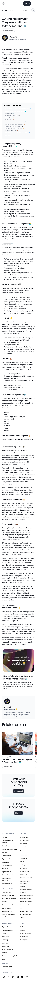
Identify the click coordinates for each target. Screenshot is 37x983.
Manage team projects (8, 895)
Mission (22, 927)
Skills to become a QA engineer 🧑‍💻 (15, 111)
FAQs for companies (25, 914)
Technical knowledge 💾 (12, 115)
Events (22, 861)
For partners (23, 843)
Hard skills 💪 (9, 117)
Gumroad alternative (8, 875)
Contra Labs (23, 874)
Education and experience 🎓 (14, 126)
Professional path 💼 (11, 130)
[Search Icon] (33, 10)
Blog (21, 908)
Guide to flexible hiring (26, 895)
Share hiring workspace (9, 898)
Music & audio (6, 943)
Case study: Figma (25, 871)
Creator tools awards (26, 901)
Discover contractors (8, 905)
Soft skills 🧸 (9, 119)
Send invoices (6, 862)
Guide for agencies (25, 898)
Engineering (5, 936)
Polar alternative (7, 883)
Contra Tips (8, 135)
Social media (5, 946)
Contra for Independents (14, 624)
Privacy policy (24, 936)
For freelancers (24, 840)
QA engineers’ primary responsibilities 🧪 (18, 108)
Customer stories (25, 905)
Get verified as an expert (9, 846)
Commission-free (7, 865)
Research (22, 886)
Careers (22, 930)
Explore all (5, 927)
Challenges (23, 865)
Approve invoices (7, 911)
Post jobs (4, 901)
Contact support (7, 966)
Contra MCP (23, 858)
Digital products (6, 872)
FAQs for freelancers (26, 911)
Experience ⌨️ (9, 113)
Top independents (7, 930)
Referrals (22, 918)
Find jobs (4, 852)
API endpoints (14, 344)
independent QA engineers (11, 642)
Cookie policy (24, 940)
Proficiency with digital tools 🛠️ (15, 122)
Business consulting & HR (9, 956)
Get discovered (6, 855)
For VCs (22, 850)
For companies (6, 892)
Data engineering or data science (23, 326)
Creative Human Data (26, 878)
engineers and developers (17, 82)
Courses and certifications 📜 (14, 128)
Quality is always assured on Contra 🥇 (17, 132)
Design (4, 933)
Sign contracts (6, 859)
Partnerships (23, 868)
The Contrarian (25, 633)
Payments (5, 868)
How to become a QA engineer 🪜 (15, 124)
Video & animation (7, 949)
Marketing (5, 940)
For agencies (23, 847)
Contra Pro (5, 837)
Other (3, 959)
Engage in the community (9, 849)
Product (4, 952)
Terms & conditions (25, 933)
